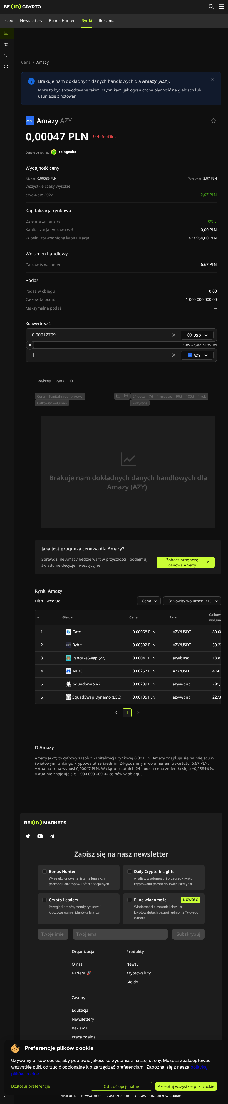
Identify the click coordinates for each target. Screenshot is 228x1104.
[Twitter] (27, 837)
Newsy (132, 964)
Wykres (44, 380)
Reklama (107, 20)
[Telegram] (52, 837)
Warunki (69, 1095)
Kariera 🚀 (81, 973)
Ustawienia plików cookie (158, 1095)
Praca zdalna (84, 1036)
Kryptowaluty (138, 973)
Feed (8, 20)
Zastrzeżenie (118, 1095)
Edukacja (80, 1010)
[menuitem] (7, 33)
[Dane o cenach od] (63, 152)
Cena (26, 62)
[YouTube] (40, 837)
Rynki (86, 20)
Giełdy (132, 981)
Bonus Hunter (62, 20)
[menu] (7, 50)
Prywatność (91, 1095)
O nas (77, 964)
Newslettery (31, 20)
